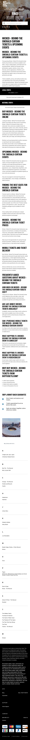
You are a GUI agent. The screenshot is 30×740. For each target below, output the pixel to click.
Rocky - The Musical (7, 588)
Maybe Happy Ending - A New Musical (11, 547)
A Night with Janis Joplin (8, 454)
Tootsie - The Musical (7, 626)
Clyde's (4, 486)
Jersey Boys (5, 511)
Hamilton (4, 499)
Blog (3, 692)
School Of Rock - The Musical (9, 600)
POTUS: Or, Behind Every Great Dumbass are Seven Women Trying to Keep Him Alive (14, 574)
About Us (25, 717)
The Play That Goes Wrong (8, 622)
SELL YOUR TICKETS (23, 692)
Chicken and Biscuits (7, 484)
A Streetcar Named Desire (8, 457)
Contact (4, 720)
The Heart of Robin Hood (8, 618)
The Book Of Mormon (7, 615)
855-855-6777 (5, 717)
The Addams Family (6, 613)
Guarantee (4, 695)
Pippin (3, 572)
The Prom (4, 624)
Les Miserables (5, 536)
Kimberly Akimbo (6, 522)
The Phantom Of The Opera (8, 620)
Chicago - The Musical (7, 481)
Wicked (4, 638)
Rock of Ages (5, 586)
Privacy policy (24, 736)
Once (3, 560)
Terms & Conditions (16, 736)
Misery (3, 549)
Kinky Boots (5, 524)
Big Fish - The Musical (7, 468)
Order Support (5, 706)
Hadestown (5, 497)
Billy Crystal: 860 (6, 470)
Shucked (4, 602)
